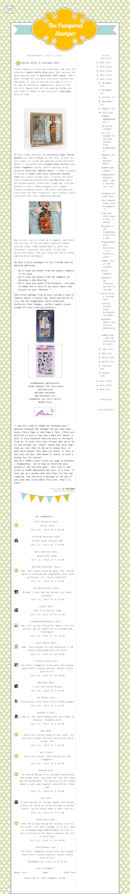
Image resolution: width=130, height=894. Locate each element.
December (107, 83)
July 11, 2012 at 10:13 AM (47, 615)
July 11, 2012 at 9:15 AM (47, 599)
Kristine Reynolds (42, 537)
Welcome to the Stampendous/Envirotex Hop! (108, 232)
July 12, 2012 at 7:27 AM (47, 813)
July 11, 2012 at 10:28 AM (47, 654)
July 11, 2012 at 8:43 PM (47, 764)
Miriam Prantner (42, 588)
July (105, 113)
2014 (103, 71)
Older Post (70, 873)
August (106, 109)
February (107, 366)
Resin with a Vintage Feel (107, 297)
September (107, 101)
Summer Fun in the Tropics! (107, 264)
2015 (103, 67)
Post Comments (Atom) (54, 878)
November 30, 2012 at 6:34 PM (47, 862)
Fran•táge (65, 91)
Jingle (42, 606)
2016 (103, 63)
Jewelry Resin (22, 298)
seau (42, 731)
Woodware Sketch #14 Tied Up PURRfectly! (108, 325)
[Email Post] (63, 489)
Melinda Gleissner (42, 567)
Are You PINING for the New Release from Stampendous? (108, 142)
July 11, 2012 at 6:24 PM (47, 724)
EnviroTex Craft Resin (53, 76)
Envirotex (62, 491)
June (105, 349)
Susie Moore (42, 643)
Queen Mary (42, 820)
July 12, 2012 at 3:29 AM (47, 791)
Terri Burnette (42, 522)
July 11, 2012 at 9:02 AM (47, 581)
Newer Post (20, 873)
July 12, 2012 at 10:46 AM (47, 840)
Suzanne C (42, 713)
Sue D (43, 752)
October (107, 97)
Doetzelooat (42, 847)
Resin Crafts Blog (37, 72)
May (104, 353)
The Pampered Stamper (65, 29)
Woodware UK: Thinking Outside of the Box (108, 284)
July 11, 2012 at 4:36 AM (47, 530)
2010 (103, 385)
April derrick (42, 552)
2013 (103, 75)
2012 (103, 79)
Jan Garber (42, 698)
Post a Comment (45, 868)
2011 (103, 381)
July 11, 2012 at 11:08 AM (47, 676)
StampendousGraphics (42, 622)
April (105, 358)
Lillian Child (42, 661)
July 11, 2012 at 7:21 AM (47, 560)
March (105, 362)
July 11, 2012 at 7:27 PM (47, 745)
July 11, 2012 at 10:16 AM (47, 636)
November (107, 90)
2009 (103, 389)
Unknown (42, 770)
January (106, 373)
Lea (42, 798)
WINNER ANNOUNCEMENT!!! (108, 119)
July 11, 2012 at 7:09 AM (47, 545)
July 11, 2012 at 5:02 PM (47, 691)
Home (45, 873)
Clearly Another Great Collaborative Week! (108, 309)
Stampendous (23, 464)
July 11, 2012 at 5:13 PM (47, 706)
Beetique (42, 683)
